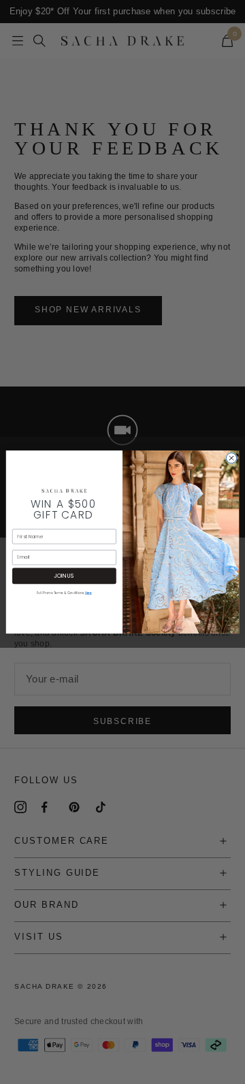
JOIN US (64, 575)
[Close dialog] (231, 458)
